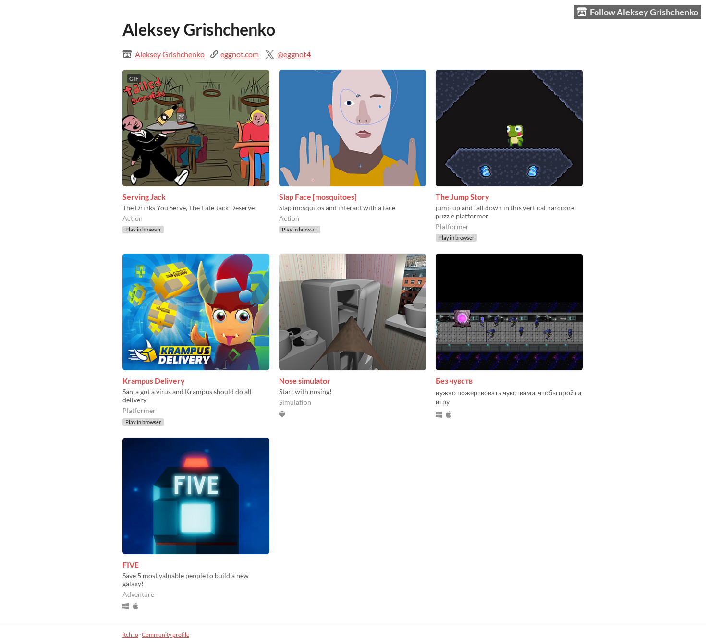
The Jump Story (462, 196)
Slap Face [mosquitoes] (318, 196)
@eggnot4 (294, 54)
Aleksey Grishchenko (170, 54)
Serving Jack (144, 196)
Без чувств (454, 380)
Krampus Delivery (153, 380)
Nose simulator (304, 380)
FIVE (130, 564)
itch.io (130, 634)
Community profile (165, 634)
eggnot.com (239, 54)
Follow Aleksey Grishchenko (644, 12)
